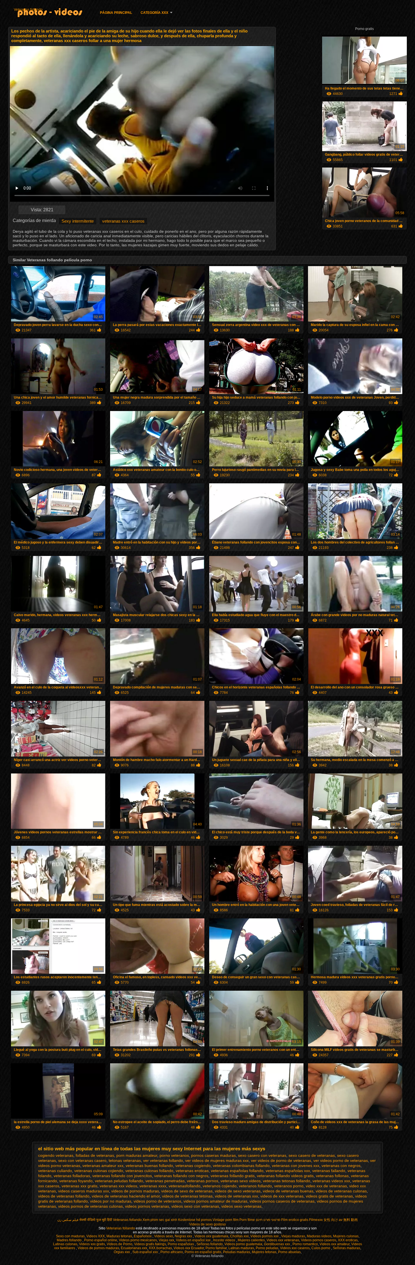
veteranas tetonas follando (286, 1181)
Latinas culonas (65, 1244)
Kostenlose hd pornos (195, 1220)
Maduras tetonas (119, 1236)
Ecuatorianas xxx (134, 1248)
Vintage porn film (226, 1220)
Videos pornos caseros (318, 1240)
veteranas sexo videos (240, 1181)
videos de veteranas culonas (341, 1191)
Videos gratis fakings (150, 1244)
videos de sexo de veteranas (187, 1191)
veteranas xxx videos (118, 1186)
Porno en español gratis (203, 1252)
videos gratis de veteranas (329, 1196)
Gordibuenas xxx (277, 1244)
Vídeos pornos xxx (264, 1236)
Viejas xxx (166, 1240)
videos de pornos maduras (135, 1191)
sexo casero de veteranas (312, 1155)
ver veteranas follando (163, 1160)
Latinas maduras (241, 1248)
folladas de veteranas (95, 1155)
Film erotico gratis (294, 1220)
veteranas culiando (55, 1170)
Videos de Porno (119, 1244)
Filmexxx (316, 1220)
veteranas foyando (76, 1181)
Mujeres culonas (346, 1236)
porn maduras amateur (136, 1155)
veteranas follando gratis (233, 1175)
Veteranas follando (28, 10)
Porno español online (100, 1240)
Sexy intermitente (78, 221)
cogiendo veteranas (55, 1155)
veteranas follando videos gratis (285, 1175)
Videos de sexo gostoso (207, 1224)
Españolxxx (143, 1236)
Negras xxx (184, 1236)
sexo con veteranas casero (82, 1160)
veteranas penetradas (165, 1181)
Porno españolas (181, 1244)
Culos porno (321, 1248)
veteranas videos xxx (331, 1181)
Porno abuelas (289, 1252)
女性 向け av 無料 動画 (341, 1220)
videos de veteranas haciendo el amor (126, 1196)
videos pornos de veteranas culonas (90, 1206)
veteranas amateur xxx (102, 1165)
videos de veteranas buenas (288, 1191)
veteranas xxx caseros (123, 221)
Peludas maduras (236, 1252)
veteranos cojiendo (220, 1186)
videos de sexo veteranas (238, 1191)
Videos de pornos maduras (98, 1248)
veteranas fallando (328, 1170)
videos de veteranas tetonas (187, 1196)
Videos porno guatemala (243, 1244)
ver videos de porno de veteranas (281, 1160)
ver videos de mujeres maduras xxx (217, 1160)
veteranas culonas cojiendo (98, 1170)
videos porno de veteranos (157, 1201)
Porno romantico (305, 1244)
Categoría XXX (154, 13)
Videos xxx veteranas (283, 1240)
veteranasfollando (184, 1186)
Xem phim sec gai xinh (160, 1220)
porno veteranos (174, 1155)
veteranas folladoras (72, 1175)
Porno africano (171, 1252)
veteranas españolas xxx (288, 1170)
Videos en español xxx (193, 1240)
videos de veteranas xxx (236, 1196)
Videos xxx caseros (295, 1248)
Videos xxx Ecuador (189, 1248)
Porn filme (247, 1220)
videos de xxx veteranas (281, 1196)
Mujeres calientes (251, 1240)
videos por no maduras (110, 1201)
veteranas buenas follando (149, 1165)
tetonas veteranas (125, 1160)
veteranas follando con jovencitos (122, 1175)
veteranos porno (288, 1186)
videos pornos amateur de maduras (215, 1201)
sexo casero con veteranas (262, 1155)
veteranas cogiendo (193, 1165)
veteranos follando (255, 1186)
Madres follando (69, 1240)
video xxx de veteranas (326, 1186)
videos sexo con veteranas (195, 1206)
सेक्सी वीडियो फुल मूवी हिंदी (95, 1220)
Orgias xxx (122, 1252)
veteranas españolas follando (237, 1170)
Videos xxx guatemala (211, 1236)
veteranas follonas (332, 1175)
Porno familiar (216, 1248)
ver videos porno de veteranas (340, 1160)
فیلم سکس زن (67, 1220)
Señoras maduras (346, 1248)
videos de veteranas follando (63, 1196)
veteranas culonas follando (149, 1170)
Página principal (116, 13)
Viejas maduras (293, 1236)
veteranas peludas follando (119, 1181)
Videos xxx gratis (92, 1244)
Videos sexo (163, 1236)
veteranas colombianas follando (241, 1165)
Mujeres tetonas (264, 1252)
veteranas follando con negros (181, 1175)
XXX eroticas (348, 1240)
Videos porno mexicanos (138, 1240)
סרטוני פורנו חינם (268, 1220)
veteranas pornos (202, 1181)
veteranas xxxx (152, 1186)
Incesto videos (224, 1240)
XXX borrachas (160, 1248)
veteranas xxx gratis (79, 1186)
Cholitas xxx (239, 1236)
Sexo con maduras (70, 1236)
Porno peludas (267, 1248)
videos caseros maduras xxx (83, 1191)
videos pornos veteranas (147, 1206)
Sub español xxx (145, 1252)
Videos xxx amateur (335, 1244)
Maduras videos (319, 1236)
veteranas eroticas (192, 1170)
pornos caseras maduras (213, 1155)
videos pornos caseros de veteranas (282, 1201)
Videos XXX (95, 1236)
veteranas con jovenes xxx (295, 1165)
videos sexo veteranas (241, 1206)
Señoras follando (209, 1244)
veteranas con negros (341, 1165)
